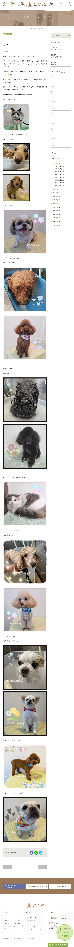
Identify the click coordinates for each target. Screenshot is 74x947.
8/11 (52, 106)
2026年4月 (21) (59, 177)
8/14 (52, 91)
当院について (7, 920)
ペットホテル (19, 917)
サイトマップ (19, 926)
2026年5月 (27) (59, 174)
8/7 (52, 135)
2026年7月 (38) (59, 169)
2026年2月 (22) (59, 182)
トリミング (7, 931)
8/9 (52, 120)
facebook (31, 853)
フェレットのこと (32, 926)
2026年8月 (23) (59, 166)
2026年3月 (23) (59, 180)
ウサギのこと (31, 923)
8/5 (52, 143)
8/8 (52, 128)
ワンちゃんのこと (32, 917)
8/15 (52, 83)
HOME (32, 28)
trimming (8, 34)
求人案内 (17, 923)
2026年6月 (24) (59, 171)
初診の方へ (7, 923)
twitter (41, 853)
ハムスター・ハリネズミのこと (36, 929)
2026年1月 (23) (59, 185)
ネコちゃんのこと (32, 920)
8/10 (52, 113)
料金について (19, 920)
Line (36, 853)
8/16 (52, 76)
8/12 (52, 98)
